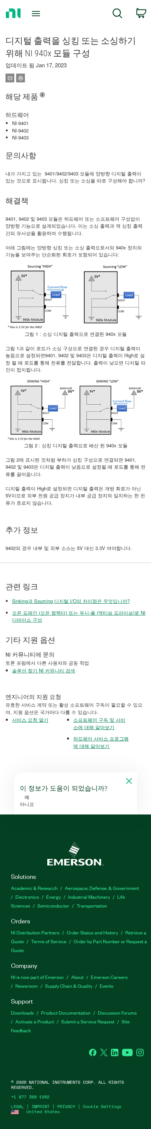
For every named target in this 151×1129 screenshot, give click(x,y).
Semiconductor (53, 905)
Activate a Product (34, 1021)
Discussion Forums (117, 1012)
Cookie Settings (102, 1106)
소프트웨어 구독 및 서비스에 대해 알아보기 (99, 723)
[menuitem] (117, 14)
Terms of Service (48, 941)
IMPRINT (40, 1106)
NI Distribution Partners (35, 932)
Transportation (92, 905)
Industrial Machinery (89, 896)
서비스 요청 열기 (30, 719)
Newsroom (26, 985)
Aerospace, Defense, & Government (102, 887)
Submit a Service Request (87, 1021)
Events (106, 985)
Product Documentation (66, 1012)
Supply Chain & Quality (68, 985)
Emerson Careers (109, 976)
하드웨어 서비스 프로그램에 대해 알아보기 (101, 742)
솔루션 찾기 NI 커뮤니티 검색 (43, 670)
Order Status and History (92, 932)
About (77, 976)
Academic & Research (34, 887)
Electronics (27, 896)
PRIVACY (66, 1106)
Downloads (22, 1012)
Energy (53, 896)
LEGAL (17, 1106)
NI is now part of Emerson (37, 976)
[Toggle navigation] (37, 13)
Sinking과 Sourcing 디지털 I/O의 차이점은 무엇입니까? (71, 600)
